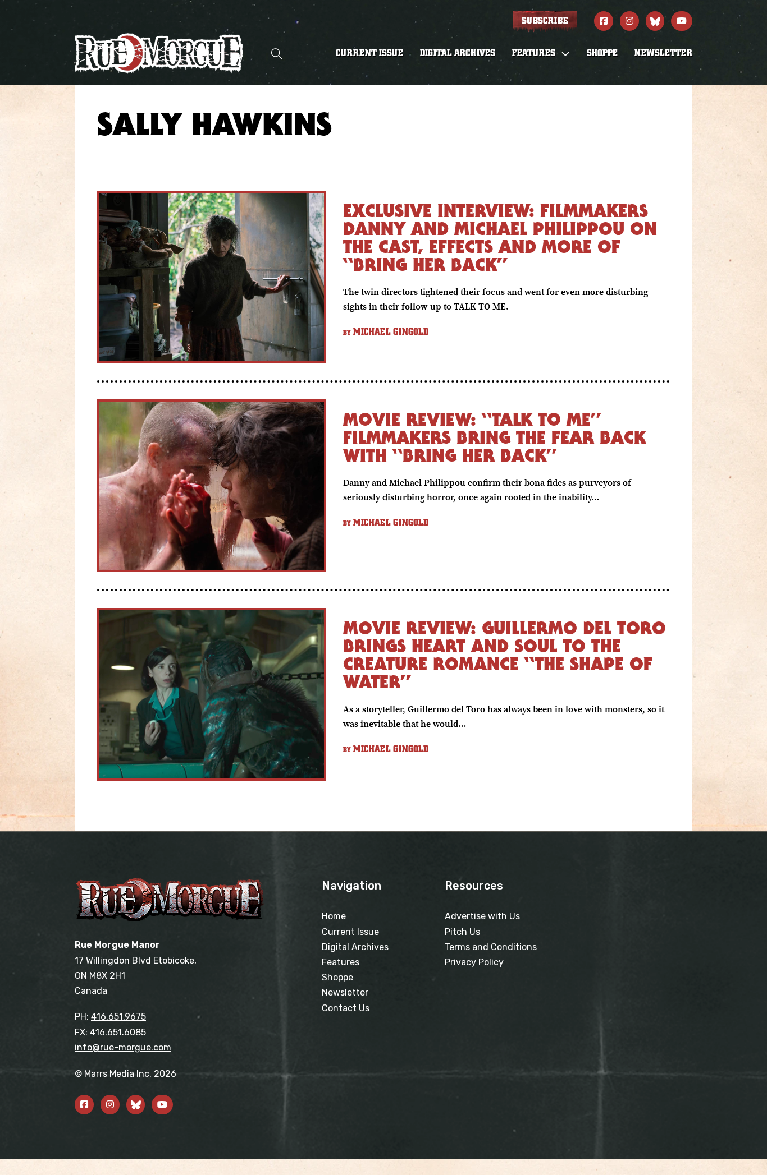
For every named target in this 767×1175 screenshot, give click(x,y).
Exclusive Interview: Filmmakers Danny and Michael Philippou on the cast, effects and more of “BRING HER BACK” (500, 237)
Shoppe (602, 53)
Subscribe (545, 21)
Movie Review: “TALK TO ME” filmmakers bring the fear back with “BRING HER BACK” (494, 437)
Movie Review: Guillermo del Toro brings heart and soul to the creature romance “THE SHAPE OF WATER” (504, 655)
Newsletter (663, 53)
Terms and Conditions (491, 947)
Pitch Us (462, 932)
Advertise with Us (482, 916)
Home (334, 916)
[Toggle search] (277, 53)
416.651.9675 (118, 1016)
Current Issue (369, 53)
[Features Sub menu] (565, 53)
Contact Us (345, 1008)
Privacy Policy (474, 962)
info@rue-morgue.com (123, 1047)
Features (340, 962)
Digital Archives (457, 53)
